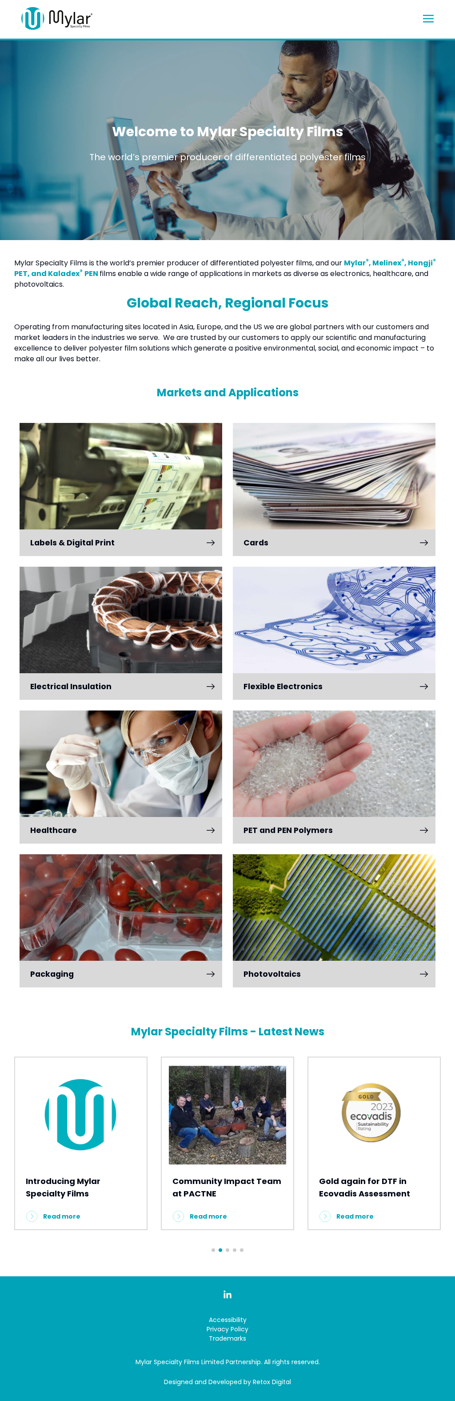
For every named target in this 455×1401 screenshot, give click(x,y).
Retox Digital (272, 1381)
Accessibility (228, 1319)
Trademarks (227, 1338)
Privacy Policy (227, 1329)
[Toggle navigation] (428, 18)
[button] (213, 1250)
